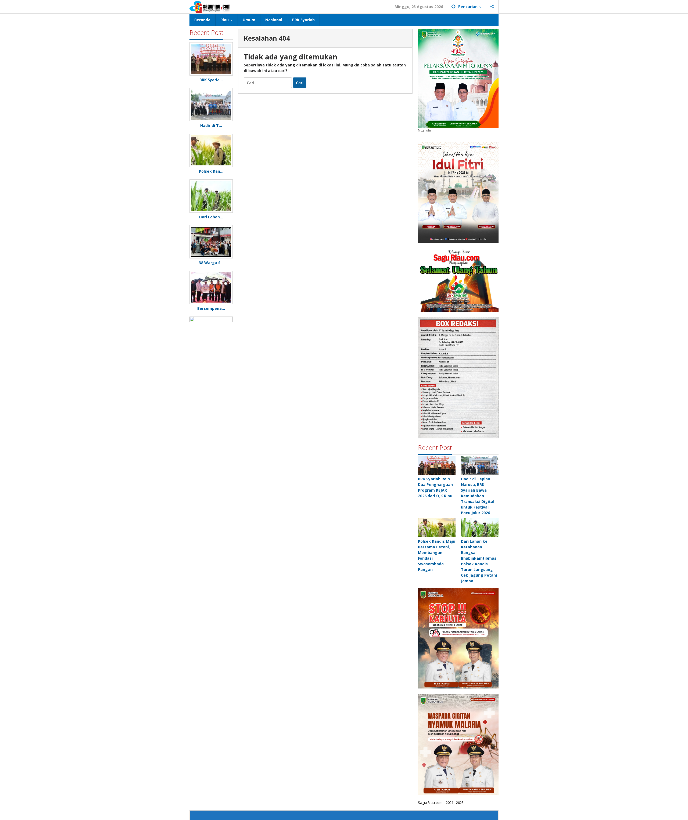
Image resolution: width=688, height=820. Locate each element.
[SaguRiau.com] (209, 6)
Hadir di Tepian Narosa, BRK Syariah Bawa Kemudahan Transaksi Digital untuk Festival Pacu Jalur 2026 (477, 495)
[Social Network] (492, 6)
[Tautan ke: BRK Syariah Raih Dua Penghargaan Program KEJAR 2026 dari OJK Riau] (437, 465)
